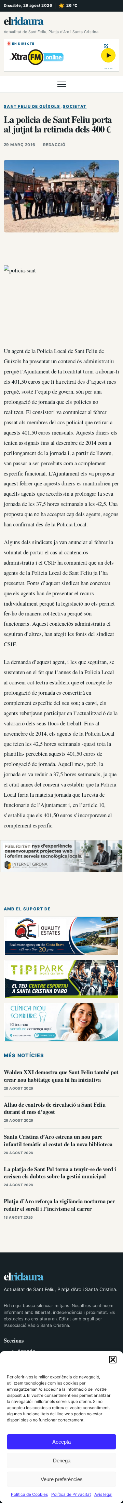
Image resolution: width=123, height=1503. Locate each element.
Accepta (61, 1442)
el (23, 20)
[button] (112, 1359)
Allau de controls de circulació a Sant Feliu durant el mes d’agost (55, 1108)
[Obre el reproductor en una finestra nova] (106, 46)
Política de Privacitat (71, 1494)
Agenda (26, 1351)
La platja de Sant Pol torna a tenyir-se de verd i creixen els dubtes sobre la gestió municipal (60, 1173)
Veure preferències (62, 1479)
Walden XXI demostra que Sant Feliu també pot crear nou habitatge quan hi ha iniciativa (61, 1076)
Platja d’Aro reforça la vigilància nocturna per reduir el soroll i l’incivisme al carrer (59, 1205)
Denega (61, 1460)
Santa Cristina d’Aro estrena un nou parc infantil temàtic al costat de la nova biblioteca (58, 1140)
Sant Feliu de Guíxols (32, 106)
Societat (74, 106)
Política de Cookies (29, 1494)
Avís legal (103, 1494)
